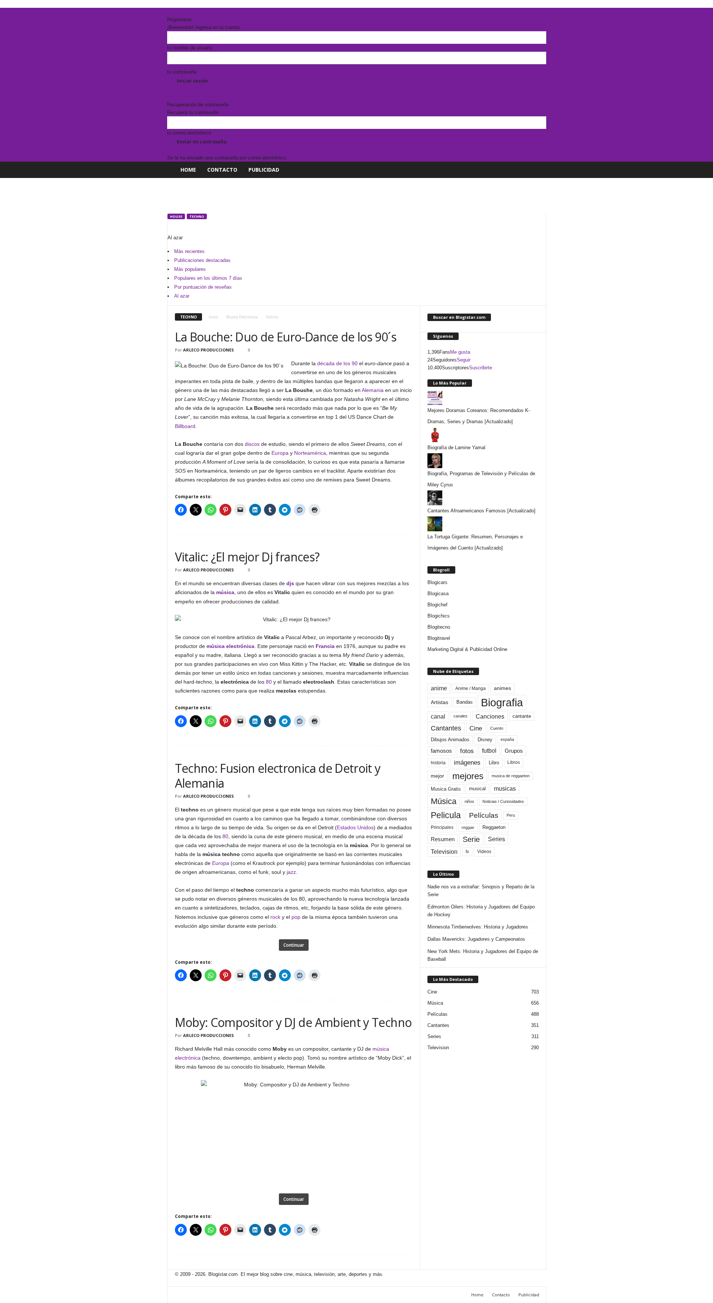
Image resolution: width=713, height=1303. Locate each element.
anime (439, 688)
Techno (196, 216)
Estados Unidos (355, 827)
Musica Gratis (446, 789)
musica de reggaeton (511, 776)
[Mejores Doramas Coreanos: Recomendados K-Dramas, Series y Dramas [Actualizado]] (483, 397)
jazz (291, 872)
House (176, 216)
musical (477, 788)
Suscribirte (480, 367)
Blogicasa (438, 593)
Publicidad (263, 169)
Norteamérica (310, 453)
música (225, 592)
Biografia (502, 702)
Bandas (464, 702)
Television (444, 851)
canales (460, 716)
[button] (535, 170)
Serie (471, 839)
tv (467, 851)
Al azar (181, 296)
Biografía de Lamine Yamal (456, 447)
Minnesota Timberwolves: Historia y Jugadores (477, 927)
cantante (521, 716)
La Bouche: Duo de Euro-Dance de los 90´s (285, 337)
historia (438, 762)
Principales (442, 827)
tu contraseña (181, 72)
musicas (505, 788)
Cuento (496, 728)
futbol (489, 751)
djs (290, 583)
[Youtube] (184, 11)
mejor (437, 776)
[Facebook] (169, 11)
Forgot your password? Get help (201, 97)
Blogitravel (438, 638)
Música (443, 801)
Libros (513, 762)
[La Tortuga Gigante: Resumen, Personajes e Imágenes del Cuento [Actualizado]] (483, 523)
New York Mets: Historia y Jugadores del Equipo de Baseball (482, 955)
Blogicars (437, 582)
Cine (475, 728)
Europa (280, 453)
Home (188, 169)
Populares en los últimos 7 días (208, 278)
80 (269, 682)
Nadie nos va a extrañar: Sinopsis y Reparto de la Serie (480, 890)
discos (252, 444)
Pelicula (446, 815)
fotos (467, 751)
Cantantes (446, 728)
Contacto (222, 169)
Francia (325, 646)
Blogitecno (438, 627)
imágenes (467, 762)
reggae (468, 827)
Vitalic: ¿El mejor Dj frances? (247, 557)
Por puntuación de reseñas (203, 287)
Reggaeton (493, 827)
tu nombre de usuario (189, 48)
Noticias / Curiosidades (503, 801)
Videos (484, 851)
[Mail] (175, 11)
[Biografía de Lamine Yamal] (483, 434)
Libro (494, 762)
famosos (441, 751)
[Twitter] (180, 11)
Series (496, 839)
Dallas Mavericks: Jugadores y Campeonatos (476, 939)
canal (438, 716)
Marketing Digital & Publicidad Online (467, 649)
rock (275, 917)
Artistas (439, 702)
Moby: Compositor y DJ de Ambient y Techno (293, 1022)
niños (469, 801)
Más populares (190, 269)
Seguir (464, 360)
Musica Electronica (242, 317)
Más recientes (189, 251)
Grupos (514, 751)
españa (507, 739)
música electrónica (230, 646)
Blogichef (437, 604)
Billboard (185, 426)
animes (502, 688)
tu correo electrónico (189, 133)
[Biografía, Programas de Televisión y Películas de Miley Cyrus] (483, 460)
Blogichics (438, 616)
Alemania (373, 390)
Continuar (293, 945)
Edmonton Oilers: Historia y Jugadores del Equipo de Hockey (481, 910)
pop (296, 917)
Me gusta (460, 352)
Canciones (490, 716)
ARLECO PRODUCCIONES (208, 350)
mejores (468, 776)
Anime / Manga (470, 688)
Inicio (213, 317)
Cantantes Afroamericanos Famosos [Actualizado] (481, 510)
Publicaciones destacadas (202, 260)
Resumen (443, 839)
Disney (485, 739)
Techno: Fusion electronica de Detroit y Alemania (278, 775)
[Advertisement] (302, 194)
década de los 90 (337, 363)
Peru (511, 815)
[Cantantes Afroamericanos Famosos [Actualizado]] (483, 497)
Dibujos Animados (450, 739)
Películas (483, 815)
